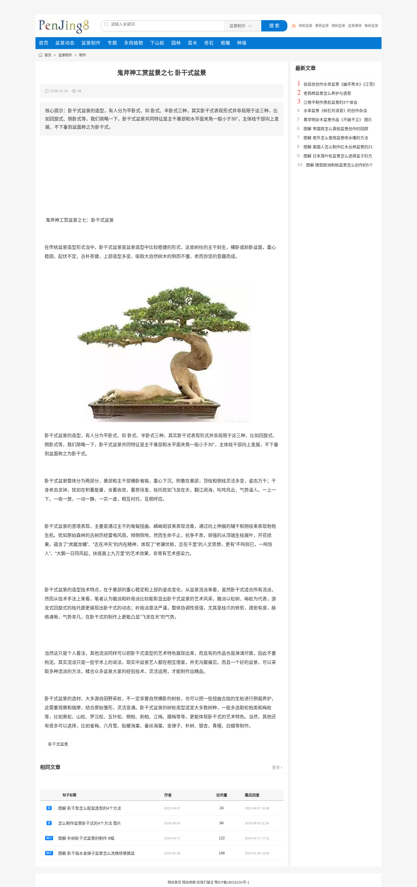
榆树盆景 (371, 26)
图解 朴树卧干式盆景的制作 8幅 (86, 838)
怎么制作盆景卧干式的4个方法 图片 (89, 823)
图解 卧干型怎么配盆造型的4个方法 (89, 808)
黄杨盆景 (322, 26)
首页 (48, 55)
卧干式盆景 (58, 744)
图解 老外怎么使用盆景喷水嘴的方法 (336, 138)
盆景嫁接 (355, 26)
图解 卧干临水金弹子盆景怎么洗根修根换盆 (96, 853)
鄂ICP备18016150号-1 (231, 882)
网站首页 (174, 882)
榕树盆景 (338, 26)
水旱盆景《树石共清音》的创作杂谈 (335, 110)
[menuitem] (43, 43)
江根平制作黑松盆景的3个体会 (330, 102)
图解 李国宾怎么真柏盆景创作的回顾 (336, 128)
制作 (82, 55)
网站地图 (189, 882)
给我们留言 (205, 882)
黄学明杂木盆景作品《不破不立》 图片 (338, 119)
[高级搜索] (291, 25)
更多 (277, 767)
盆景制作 (65, 55)
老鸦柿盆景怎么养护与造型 (327, 93)
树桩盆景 (305, 26)
